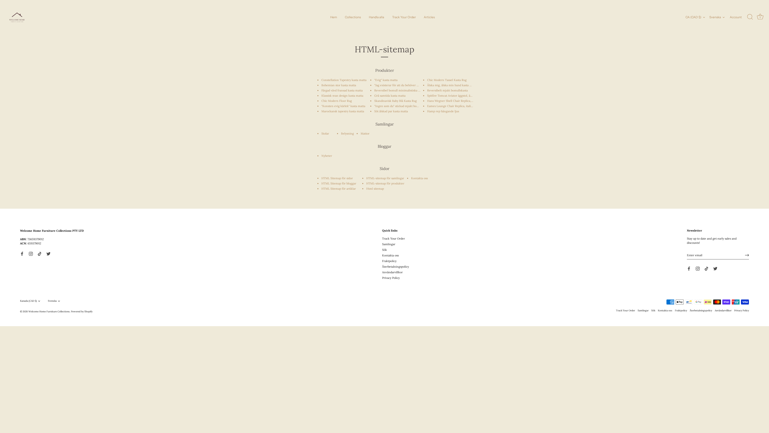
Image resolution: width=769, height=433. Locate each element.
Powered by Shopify (82, 311)
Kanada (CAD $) (28, 300)
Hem (333, 17)
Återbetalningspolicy (395, 266)
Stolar (325, 133)
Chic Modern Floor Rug (336, 101)
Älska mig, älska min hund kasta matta (452, 85)
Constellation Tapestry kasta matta (343, 80)
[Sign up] (747, 255)
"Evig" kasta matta (386, 80)
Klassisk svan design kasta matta (342, 95)
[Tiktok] (40, 253)
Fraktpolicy (389, 261)
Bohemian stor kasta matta (338, 85)
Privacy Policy (391, 278)
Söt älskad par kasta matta (391, 111)
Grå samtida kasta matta (390, 95)
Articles (429, 17)
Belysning (347, 133)
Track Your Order (404, 17)
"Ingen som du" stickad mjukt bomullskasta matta (406, 106)
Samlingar (388, 244)
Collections (353, 17)
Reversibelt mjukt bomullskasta (447, 90)
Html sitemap (375, 188)
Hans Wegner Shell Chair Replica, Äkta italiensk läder (462, 101)
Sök (384, 250)
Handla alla (376, 17)
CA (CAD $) (693, 17)
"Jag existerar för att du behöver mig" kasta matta (406, 85)
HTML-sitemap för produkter (385, 183)
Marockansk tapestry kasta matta (342, 111)
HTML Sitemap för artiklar (338, 188)
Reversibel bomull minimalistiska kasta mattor (404, 90)
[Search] (750, 17)
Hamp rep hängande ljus (443, 111)
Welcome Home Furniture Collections (49, 311)
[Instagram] (31, 253)
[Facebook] (22, 253)
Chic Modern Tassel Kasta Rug (447, 80)
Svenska (715, 17)
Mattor (365, 133)
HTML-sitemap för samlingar (385, 178)
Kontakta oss (419, 178)
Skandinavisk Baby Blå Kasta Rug (395, 101)
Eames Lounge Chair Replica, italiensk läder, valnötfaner (464, 106)
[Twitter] (48, 253)
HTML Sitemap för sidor (337, 178)
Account (736, 17)
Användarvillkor (392, 272)
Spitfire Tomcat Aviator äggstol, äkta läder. (454, 95)
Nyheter (326, 156)
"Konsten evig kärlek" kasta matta (343, 106)
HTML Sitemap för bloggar (338, 183)
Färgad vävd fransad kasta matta (342, 90)
